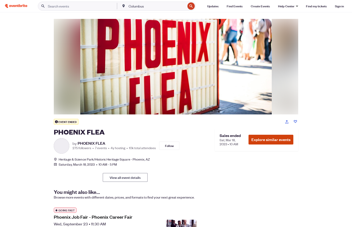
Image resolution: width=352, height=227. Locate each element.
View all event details (125, 177)
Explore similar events (270, 139)
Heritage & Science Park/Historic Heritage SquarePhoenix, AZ (104, 159)
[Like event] (295, 121)
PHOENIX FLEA (91, 143)
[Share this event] (287, 122)
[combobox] (157, 6)
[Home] (16, 6)
